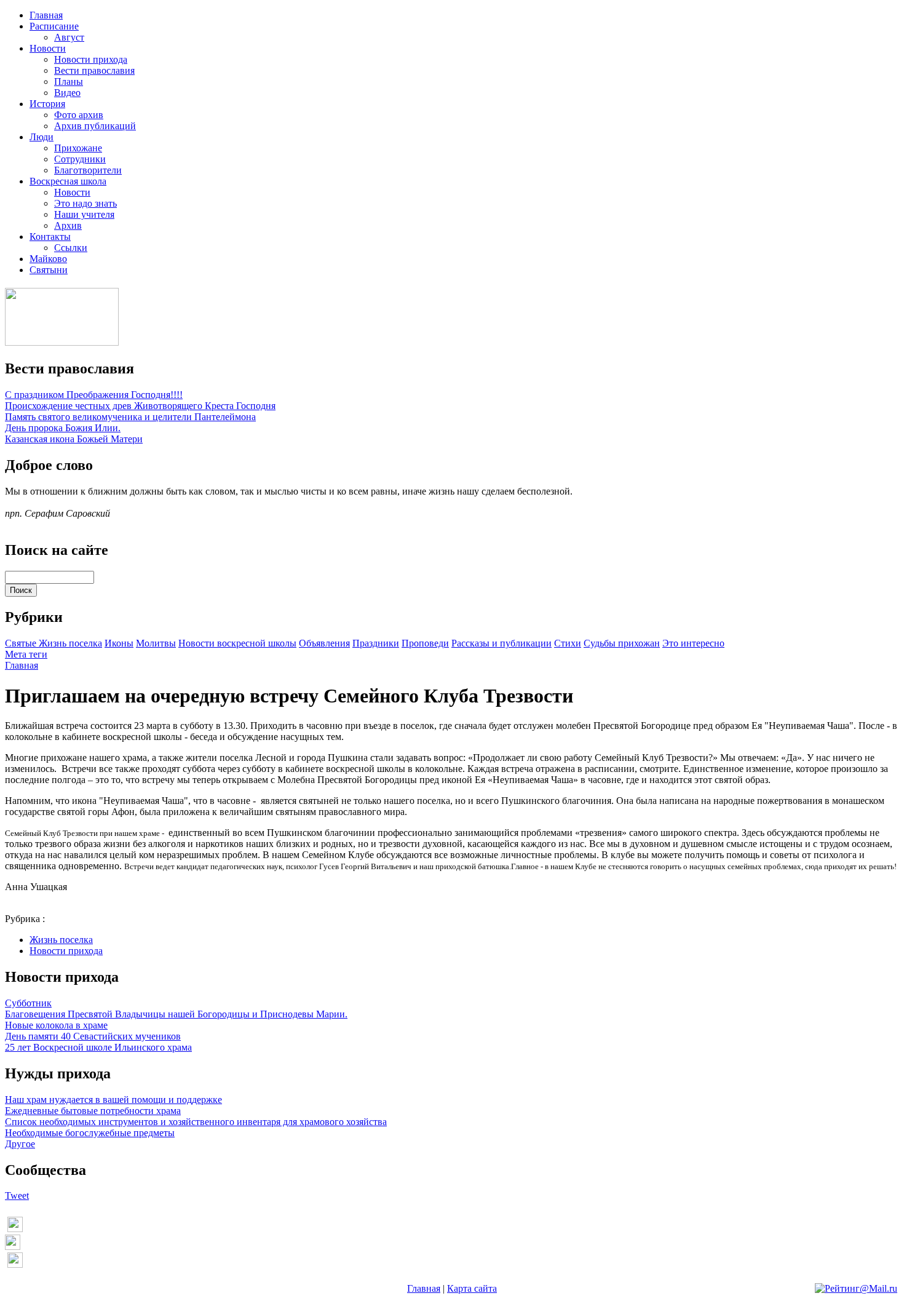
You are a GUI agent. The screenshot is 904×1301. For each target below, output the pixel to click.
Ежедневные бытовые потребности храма (93, 1110)
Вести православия (94, 70)
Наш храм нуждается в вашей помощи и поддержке (113, 1099)
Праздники (375, 643)
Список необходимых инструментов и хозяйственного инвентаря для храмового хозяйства (196, 1121)
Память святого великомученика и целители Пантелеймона (130, 417)
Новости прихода (90, 59)
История (47, 103)
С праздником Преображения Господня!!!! (94, 394)
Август (69, 37)
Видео (67, 92)
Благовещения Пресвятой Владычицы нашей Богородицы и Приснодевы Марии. (176, 1014)
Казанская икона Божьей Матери (74, 439)
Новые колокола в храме (56, 1025)
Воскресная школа (68, 181)
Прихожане (78, 148)
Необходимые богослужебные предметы (90, 1133)
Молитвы (156, 643)
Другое (20, 1144)
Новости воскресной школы (237, 643)
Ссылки (70, 247)
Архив (68, 225)
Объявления (324, 643)
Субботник (28, 1003)
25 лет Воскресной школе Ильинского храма (98, 1047)
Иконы (119, 643)
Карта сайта (472, 1288)
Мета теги (26, 654)
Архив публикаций (95, 126)
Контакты (50, 236)
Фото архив (78, 114)
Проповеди (425, 643)
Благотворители (88, 170)
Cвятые (22, 643)
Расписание (54, 26)
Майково (48, 258)
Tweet (17, 1195)
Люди (42, 137)
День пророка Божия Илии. (63, 428)
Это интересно (693, 643)
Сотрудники (80, 159)
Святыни (49, 270)
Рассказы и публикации (501, 643)
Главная (46, 15)
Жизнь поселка (70, 643)
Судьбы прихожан (622, 643)
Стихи (567, 643)
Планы (68, 81)
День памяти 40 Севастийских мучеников (93, 1036)
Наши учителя (84, 214)
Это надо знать (85, 203)
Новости (48, 48)
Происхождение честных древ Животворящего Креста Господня (140, 405)
